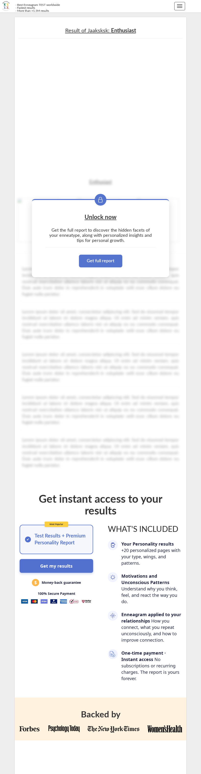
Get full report (100, 261)
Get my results (56, 566)
